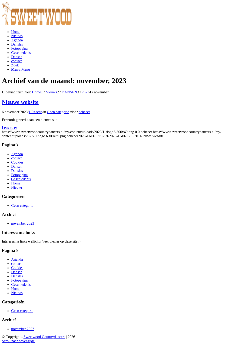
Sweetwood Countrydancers (44, 337)
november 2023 (22, 223)
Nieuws (17, 187)
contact (16, 158)
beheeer (84, 112)
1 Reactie (35, 112)
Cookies (17, 162)
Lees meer (9, 128)
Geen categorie (58, 112)
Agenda (17, 154)
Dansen (16, 166)
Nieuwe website (20, 102)
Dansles (17, 171)
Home (15, 183)
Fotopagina (19, 175)
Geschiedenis (21, 179)
